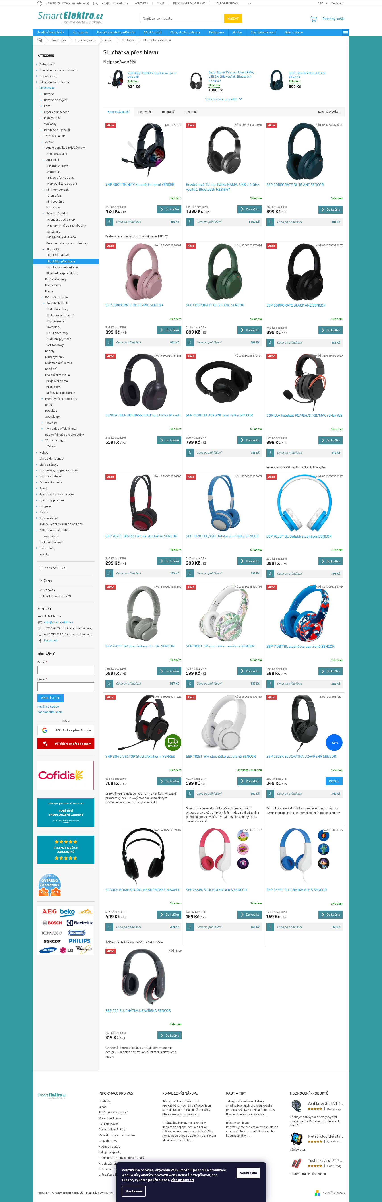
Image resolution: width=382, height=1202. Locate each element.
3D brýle (51, 446)
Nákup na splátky (110, 1152)
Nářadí (44, 512)
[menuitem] (50, 32)
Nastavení (134, 1191)
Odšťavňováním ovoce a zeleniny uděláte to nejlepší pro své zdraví (184, 1125)
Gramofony (54, 196)
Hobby (44, 452)
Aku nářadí (51, 536)
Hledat (233, 18)
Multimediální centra (58, 363)
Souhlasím (248, 1173)
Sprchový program (52, 500)
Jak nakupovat (108, 1124)
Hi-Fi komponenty (58, 190)
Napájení (51, 369)
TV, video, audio (55, 136)
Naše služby (48, 548)
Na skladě (55, 568)
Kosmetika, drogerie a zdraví (59, 470)
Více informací (182, 1179)
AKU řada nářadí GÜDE (54, 530)
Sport (43, 488)
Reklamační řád (109, 1169)
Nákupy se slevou (238, 1123)
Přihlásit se (50, 698)
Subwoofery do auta (61, 177)
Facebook (51, 640)
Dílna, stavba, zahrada (54, 82)
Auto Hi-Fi (52, 160)
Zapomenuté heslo (50, 712)
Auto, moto (47, 64)
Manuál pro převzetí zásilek (117, 1135)
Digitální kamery (55, 279)
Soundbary (52, 416)
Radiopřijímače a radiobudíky (66, 225)
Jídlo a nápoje (49, 464)
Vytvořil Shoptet (334, 1193)
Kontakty (141, 4)
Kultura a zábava (51, 476)
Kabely (49, 351)
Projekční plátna (57, 381)
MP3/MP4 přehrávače (61, 237)
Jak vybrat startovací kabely (245, 1101)
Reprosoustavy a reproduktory (67, 243)
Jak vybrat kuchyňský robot (180, 1101)
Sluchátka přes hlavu (61, 261)
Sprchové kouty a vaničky (57, 494)
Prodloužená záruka (112, 1163)
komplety (53, 327)
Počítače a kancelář (57, 130)
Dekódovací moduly (60, 315)
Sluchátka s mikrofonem (63, 267)
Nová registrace (48, 707)
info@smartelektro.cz (58, 622)
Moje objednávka (226, 4)
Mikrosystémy (54, 357)
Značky (44, 554)
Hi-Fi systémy (55, 202)
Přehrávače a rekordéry (61, 399)
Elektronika (47, 88)
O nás (160, 4)
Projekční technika (57, 375)
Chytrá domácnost (56, 112)
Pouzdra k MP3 (57, 154)
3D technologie (55, 440)
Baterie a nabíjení (55, 100)
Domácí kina (53, 285)
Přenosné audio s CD (61, 219)
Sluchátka (52, 249)
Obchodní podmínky (112, 1129)
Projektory (53, 387)
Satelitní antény (57, 309)
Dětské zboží (48, 76)
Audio (49, 142)
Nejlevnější (145, 112)
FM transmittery (58, 166)
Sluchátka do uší (58, 255)
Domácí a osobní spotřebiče (58, 70)
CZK (321, 4)
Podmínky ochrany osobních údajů (121, 1158)
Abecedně (191, 112)
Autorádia (53, 172)
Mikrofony (53, 207)
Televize (51, 423)
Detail (334, 781)
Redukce (51, 410)
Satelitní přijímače (59, 339)
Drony (49, 291)
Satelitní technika (57, 303)
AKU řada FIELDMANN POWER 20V (61, 524)
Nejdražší (168, 112)
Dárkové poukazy (51, 542)
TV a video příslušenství (61, 429)
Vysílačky (50, 124)
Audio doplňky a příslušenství (65, 148)
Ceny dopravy (108, 1141)
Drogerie (46, 506)
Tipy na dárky (49, 518)
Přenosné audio (56, 213)
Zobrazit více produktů (221, 99)
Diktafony (53, 231)
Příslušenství (56, 321)
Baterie (49, 94)
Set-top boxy (55, 345)
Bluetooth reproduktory (62, 273)
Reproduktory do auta (62, 183)
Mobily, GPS (52, 118)
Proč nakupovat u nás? (189, 4)
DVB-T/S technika (56, 297)
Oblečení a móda (51, 482)
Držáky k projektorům (60, 393)
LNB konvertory (57, 333)
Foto (47, 106)
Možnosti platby (109, 1146)
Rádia (49, 405)
